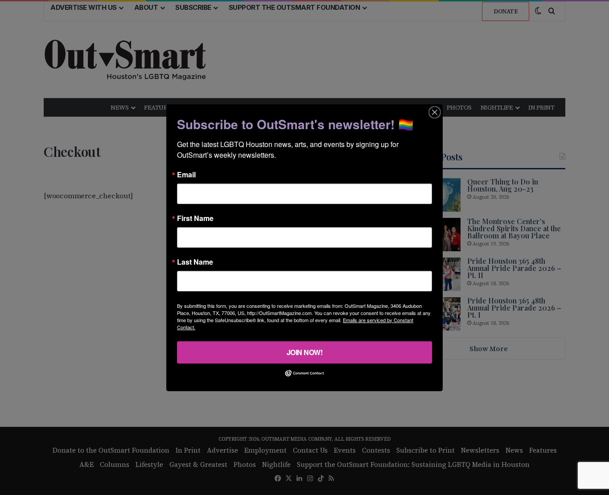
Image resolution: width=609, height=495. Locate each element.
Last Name (195, 261)
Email (186, 174)
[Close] (434, 111)
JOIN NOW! (305, 352)
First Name (195, 217)
